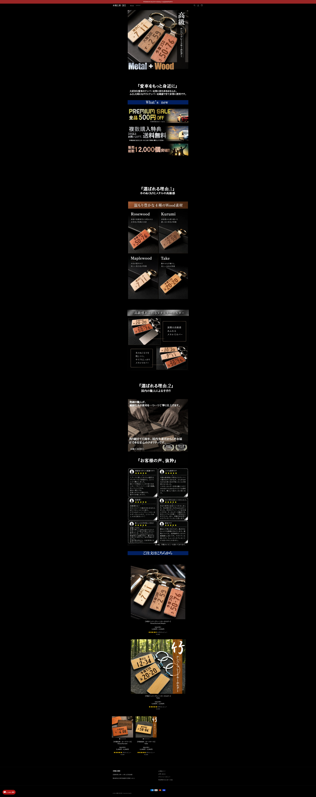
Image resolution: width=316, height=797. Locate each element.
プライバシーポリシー (164, 777)
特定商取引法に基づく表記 (165, 780)
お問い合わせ (162, 774)
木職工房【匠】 (119, 793)
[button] (194, 5)
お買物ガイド (162, 771)
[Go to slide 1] (119, 738)
